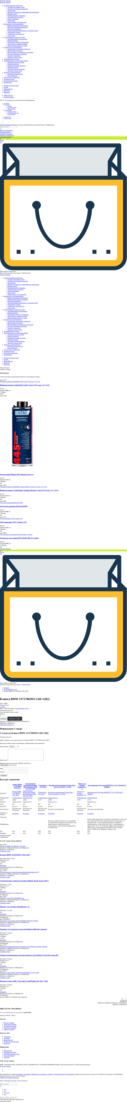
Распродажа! (8, 82)
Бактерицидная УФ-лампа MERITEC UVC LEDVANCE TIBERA (107, 786)
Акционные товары (10, 1024)
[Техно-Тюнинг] (5, 1)
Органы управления (13, 56)
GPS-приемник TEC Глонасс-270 (13, 522)
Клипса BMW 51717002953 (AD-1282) (17, 786)
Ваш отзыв (4, 760)
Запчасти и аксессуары (14, 57)
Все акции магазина (10, 1026)
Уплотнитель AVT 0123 (42, 786)
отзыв (2, 707)
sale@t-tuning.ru (14, 1077)
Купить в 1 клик (15, 718)
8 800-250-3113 (8, 95)
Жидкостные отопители (15, 51)
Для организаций (8, 110)
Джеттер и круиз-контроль (12, 72)
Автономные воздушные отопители (18, 49)
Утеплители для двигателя (15, 34)
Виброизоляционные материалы (17, 25)
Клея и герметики (13, 19)
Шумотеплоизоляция (14, 29)
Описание (3, 725)
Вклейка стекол (12, 14)
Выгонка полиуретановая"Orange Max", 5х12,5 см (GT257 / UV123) (62, 786)
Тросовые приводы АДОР (15, 62)
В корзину (3, 718)
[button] (14, 721)
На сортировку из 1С (10, 689)
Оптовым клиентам (12, 111)
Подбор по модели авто (11, 85)
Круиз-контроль (12, 76)
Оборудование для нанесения (16, 22)
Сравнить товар (5, 851)
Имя (1, 768)
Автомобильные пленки (11, 59)
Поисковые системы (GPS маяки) (18, 42)
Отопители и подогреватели (13, 47)
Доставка (9, 106)
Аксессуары (11, 35)
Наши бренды (8, 89)
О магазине (6, 103)
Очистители (11, 20)
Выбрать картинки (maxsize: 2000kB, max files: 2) (15, 763)
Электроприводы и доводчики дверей (16, 61)
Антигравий (11, 10)
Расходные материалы (11, 81)
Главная (6, 688)
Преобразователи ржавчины (16, 15)
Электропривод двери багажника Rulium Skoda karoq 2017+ (24, 881)
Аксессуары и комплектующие (17, 44)
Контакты (7, 92)
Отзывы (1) (10, 725)
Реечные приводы (13, 64)
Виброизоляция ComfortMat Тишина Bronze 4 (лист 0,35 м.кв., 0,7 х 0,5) (29, 490)
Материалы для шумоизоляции (13, 24)
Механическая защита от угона (17, 46)
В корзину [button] (15, 813)
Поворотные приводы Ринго (16, 66)
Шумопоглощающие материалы (17, 27)
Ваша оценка (4, 746)
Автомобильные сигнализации (17, 39)
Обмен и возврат (11, 109)
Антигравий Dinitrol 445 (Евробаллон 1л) (17, 474)
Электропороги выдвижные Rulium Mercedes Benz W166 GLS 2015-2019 (30, 786)
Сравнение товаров (10, 1028)
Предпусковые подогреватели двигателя (20, 52)
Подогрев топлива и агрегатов (17, 54)
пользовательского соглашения (64, 1074)
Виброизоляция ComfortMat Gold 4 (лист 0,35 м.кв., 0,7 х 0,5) (24, 385)
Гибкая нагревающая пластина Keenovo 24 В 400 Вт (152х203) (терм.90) (29, 955)
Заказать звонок (9, 97)
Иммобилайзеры (12, 40)
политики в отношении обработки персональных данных (34, 1074)
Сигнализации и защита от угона (14, 37)
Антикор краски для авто (15, 17)
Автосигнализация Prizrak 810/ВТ (14, 506)
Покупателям (7, 104)
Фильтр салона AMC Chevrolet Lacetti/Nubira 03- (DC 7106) (24, 981)
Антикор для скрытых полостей (17, 9)
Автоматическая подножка (16, 69)
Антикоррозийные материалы (13, 5)
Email (1, 772)
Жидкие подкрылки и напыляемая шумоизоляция (23, 12)
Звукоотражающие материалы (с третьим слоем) (22, 30)
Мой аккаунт (8, 1050)
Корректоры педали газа (15, 74)
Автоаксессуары (9, 79)
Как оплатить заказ (11, 107)
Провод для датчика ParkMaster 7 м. (82, 786)
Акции (6, 87)
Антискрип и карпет (14, 32)
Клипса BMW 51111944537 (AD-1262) (15, 855)
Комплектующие (12, 67)
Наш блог (7, 90)
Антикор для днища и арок (16, 7)
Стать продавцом (11, 114)
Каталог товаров (5, 275)
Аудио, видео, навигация (12, 77)
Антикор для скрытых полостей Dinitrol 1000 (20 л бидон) (23, 929)
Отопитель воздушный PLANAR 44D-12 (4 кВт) (19, 538)
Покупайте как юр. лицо (13, 113)
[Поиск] (0, 129)
